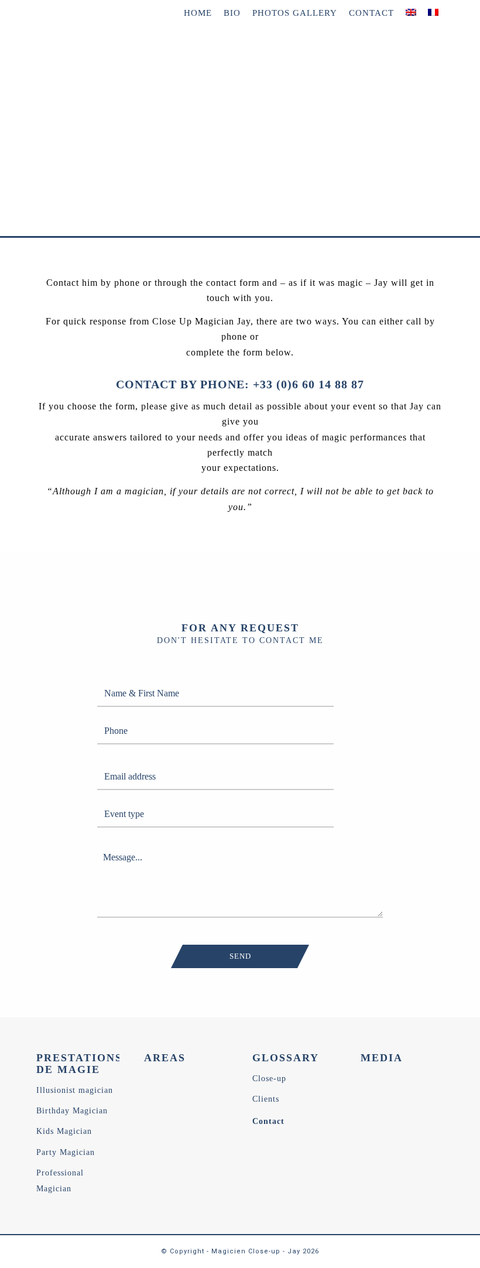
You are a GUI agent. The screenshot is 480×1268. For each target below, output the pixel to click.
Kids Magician (64, 1131)
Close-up (269, 1078)
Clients (265, 1099)
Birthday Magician (72, 1110)
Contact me (80, 180)
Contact (268, 1121)
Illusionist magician (74, 1090)
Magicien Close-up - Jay (255, 1251)
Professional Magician (60, 1180)
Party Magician (65, 1152)
